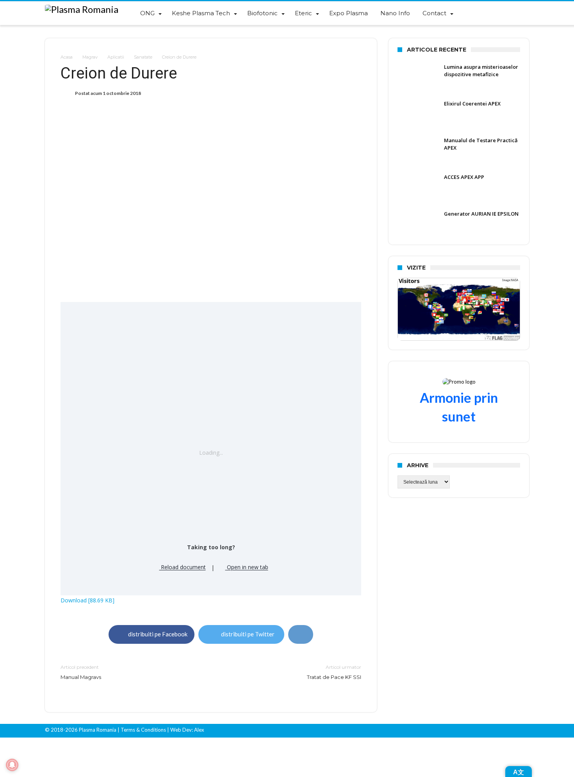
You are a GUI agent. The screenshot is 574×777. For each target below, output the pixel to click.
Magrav (90, 57)
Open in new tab (246, 567)
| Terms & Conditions (142, 730)
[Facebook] (495, 731)
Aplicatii (115, 57)
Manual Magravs (81, 672)
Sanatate (143, 57)
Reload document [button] (182, 567)
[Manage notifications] (12, 765)
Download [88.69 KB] (87, 600)
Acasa (67, 57)
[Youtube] (509, 731)
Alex (198, 730)
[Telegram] (523, 731)
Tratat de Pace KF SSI (334, 672)
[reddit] (300, 634)
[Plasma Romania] (81, 9)
